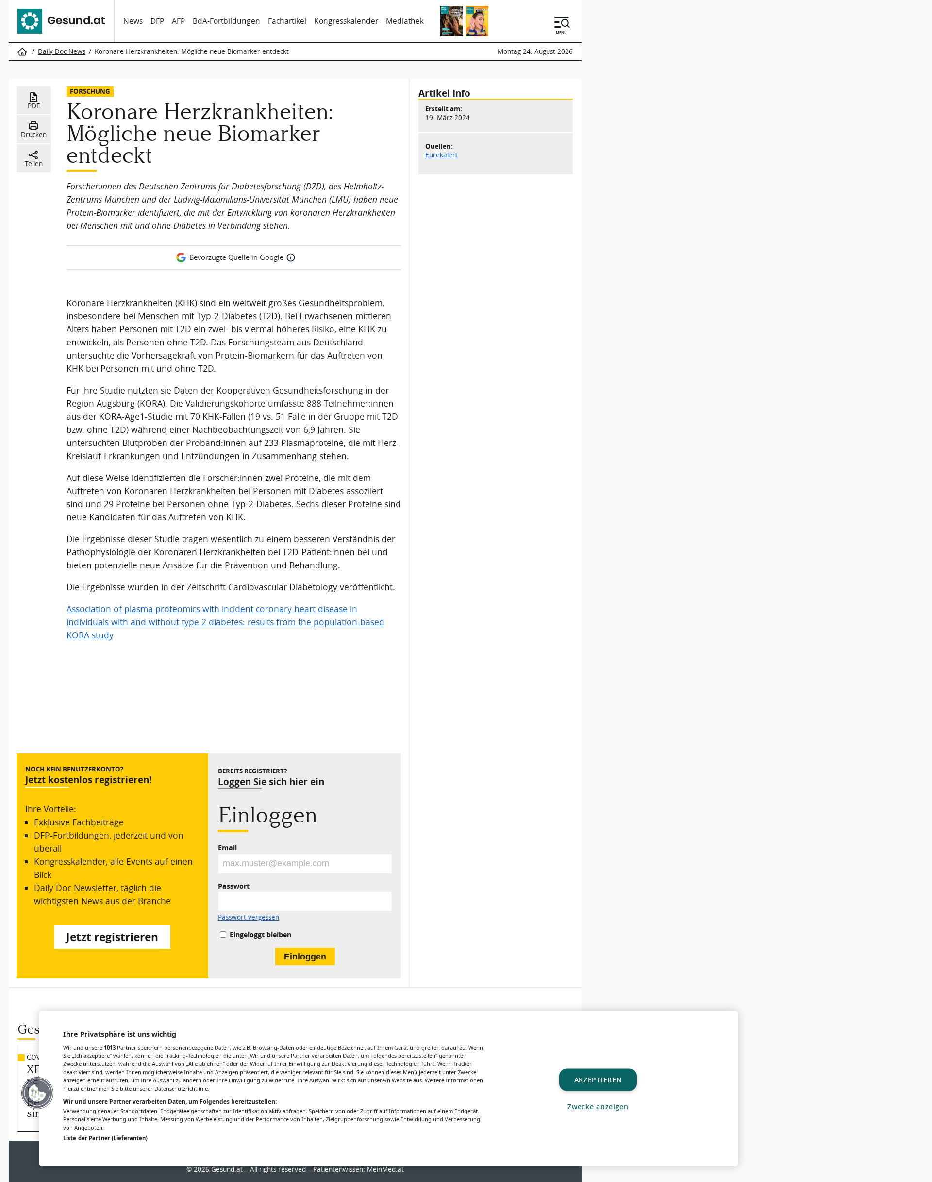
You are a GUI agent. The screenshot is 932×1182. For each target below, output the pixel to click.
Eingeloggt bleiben (260, 934)
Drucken (34, 134)
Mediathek (405, 21)
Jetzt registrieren (112, 937)
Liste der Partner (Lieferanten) (105, 1138)
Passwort (234, 886)
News (133, 21)
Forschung (90, 91)
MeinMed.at (385, 1169)
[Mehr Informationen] (291, 257)
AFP (178, 21)
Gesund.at (227, 1169)
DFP (157, 21)
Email (227, 847)
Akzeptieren (598, 1079)
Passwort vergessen (248, 917)
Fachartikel (287, 21)
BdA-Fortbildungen (226, 21)
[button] (37, 1093)
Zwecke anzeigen (598, 1106)
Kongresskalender (346, 21)
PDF (34, 106)
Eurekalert (441, 155)
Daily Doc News (61, 51)
